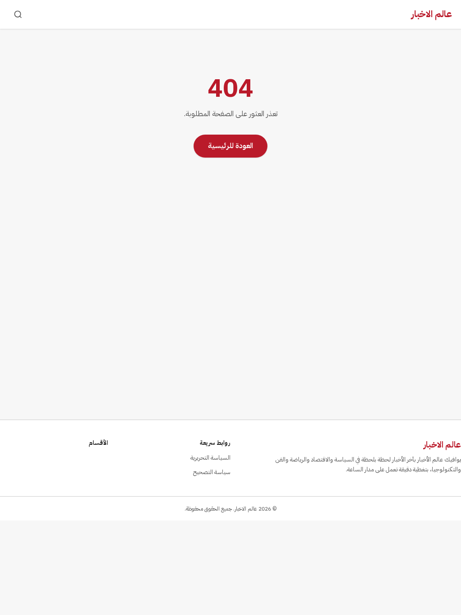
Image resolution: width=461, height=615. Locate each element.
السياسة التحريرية (210, 457)
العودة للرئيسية (230, 145)
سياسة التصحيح (211, 472)
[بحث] (18, 14)
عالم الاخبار (431, 14)
